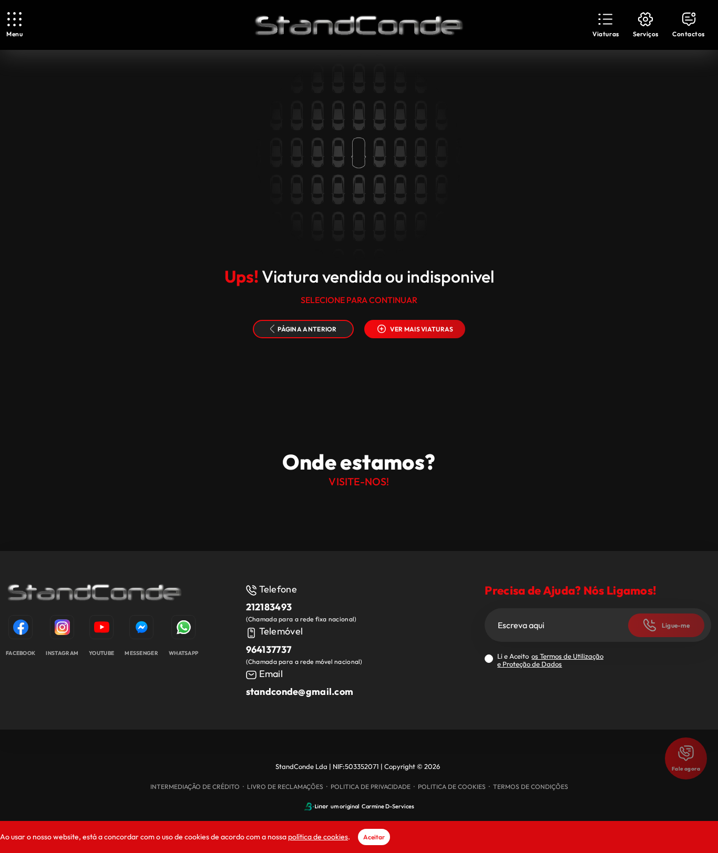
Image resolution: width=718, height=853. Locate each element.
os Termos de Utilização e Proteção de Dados (550, 660)
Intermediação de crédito (195, 786)
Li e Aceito (550, 660)
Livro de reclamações (285, 786)
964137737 (269, 649)
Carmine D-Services (388, 806)
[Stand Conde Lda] (94, 594)
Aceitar (374, 837)
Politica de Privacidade (371, 786)
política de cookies (318, 836)
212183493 (269, 607)
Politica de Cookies (452, 786)
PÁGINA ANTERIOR (307, 329)
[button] (605, 25)
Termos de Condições (530, 786)
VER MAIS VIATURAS (421, 329)
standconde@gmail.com (300, 691)
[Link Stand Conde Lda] (359, 25)
